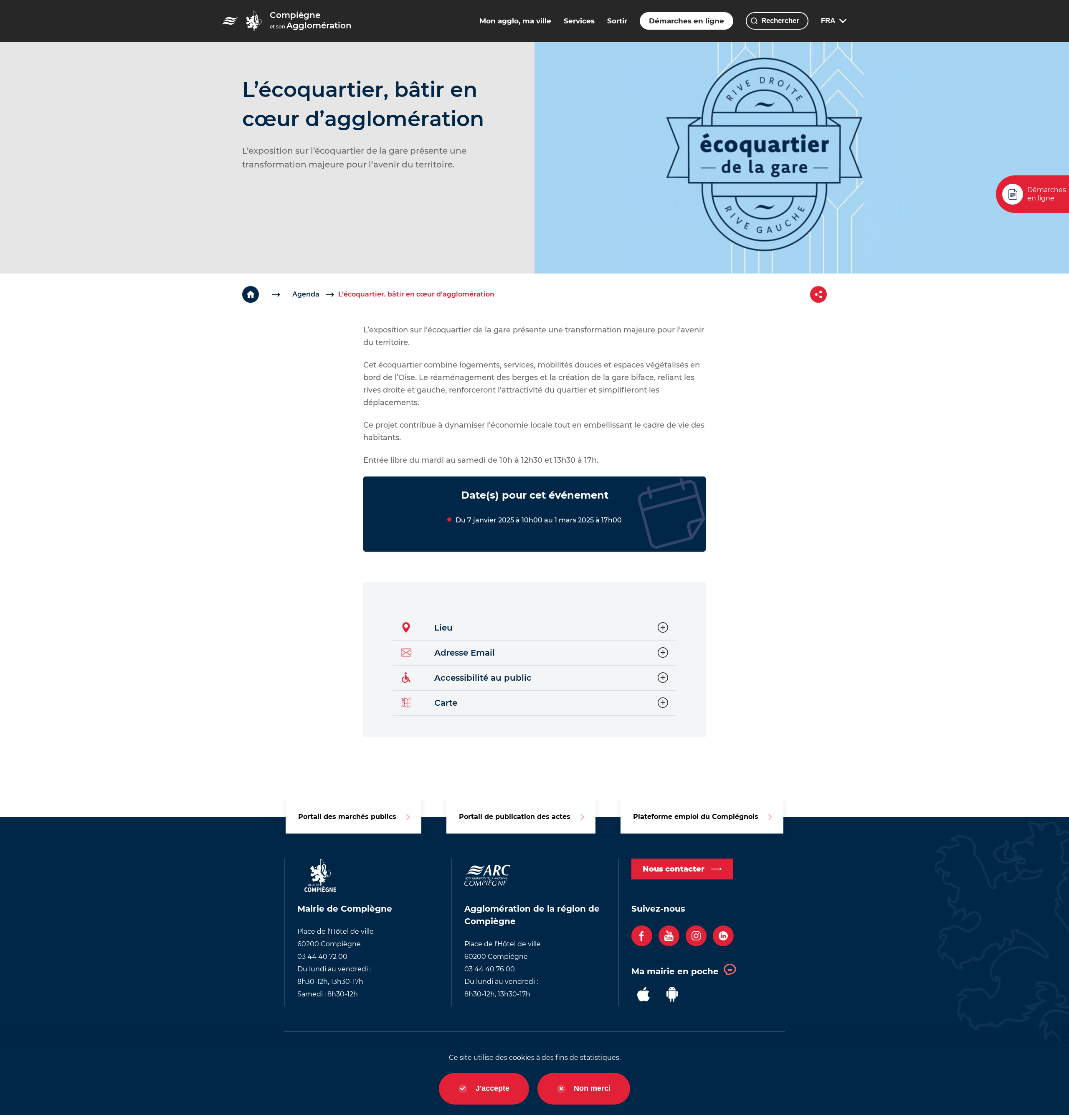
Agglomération (311, 20)
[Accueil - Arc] (253, 20)
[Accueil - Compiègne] (229, 21)
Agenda (305, 294)
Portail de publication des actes (514, 817)
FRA (828, 21)
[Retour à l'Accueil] (267, 294)
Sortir (617, 21)
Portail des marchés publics (347, 817)
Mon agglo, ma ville (515, 21)
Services (579, 21)
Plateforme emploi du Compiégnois (695, 817)
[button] (534, 628)
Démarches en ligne (686, 21)
